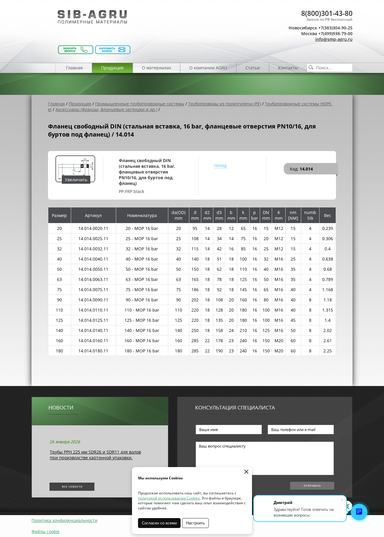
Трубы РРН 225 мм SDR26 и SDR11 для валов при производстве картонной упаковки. (95, 454)
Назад (220, 165)
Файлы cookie (45, 531)
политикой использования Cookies (169, 498)
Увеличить (76, 180)
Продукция (112, 68)
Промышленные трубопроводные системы (139, 104)
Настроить (195, 523)
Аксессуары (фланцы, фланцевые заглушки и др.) (106, 109)
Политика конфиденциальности (65, 520)
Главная (74, 68)
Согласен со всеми (159, 523)
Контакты (288, 68)
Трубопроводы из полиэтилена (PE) (224, 104)
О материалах (156, 68)
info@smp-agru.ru (333, 39)
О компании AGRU (208, 68)
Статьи (252, 68)
